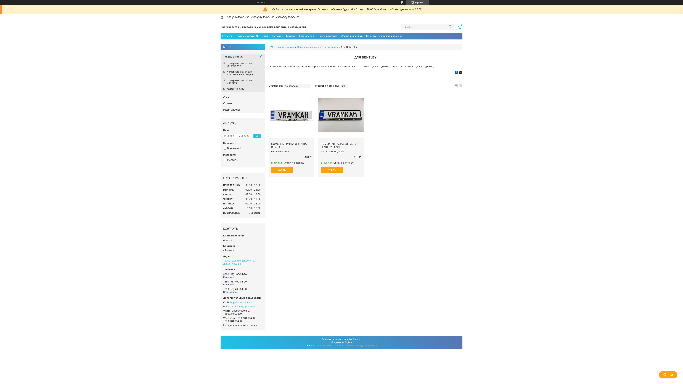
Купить (282, 169)
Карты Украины (236, 88)
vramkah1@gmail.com (243, 306)
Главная (227, 35)
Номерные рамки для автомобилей (317, 47)
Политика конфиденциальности (384, 35)
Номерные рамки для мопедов (239, 81)
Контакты (277, 35)
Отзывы (290, 35)
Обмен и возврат (327, 35)
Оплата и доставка (352, 35)
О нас (265, 35)
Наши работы (231, 109)
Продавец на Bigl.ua (341, 342)
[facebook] (456, 72)
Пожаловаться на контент (330, 345)
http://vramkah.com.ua (243, 302)
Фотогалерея (306, 35)
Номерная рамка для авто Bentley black (339, 145)
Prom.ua (357, 339)
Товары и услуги (245, 35)
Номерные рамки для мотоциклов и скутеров (240, 73)
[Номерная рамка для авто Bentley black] (341, 115)
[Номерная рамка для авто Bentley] (291, 115)
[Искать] (450, 27)
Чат (671, 374)
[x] (460, 72)
